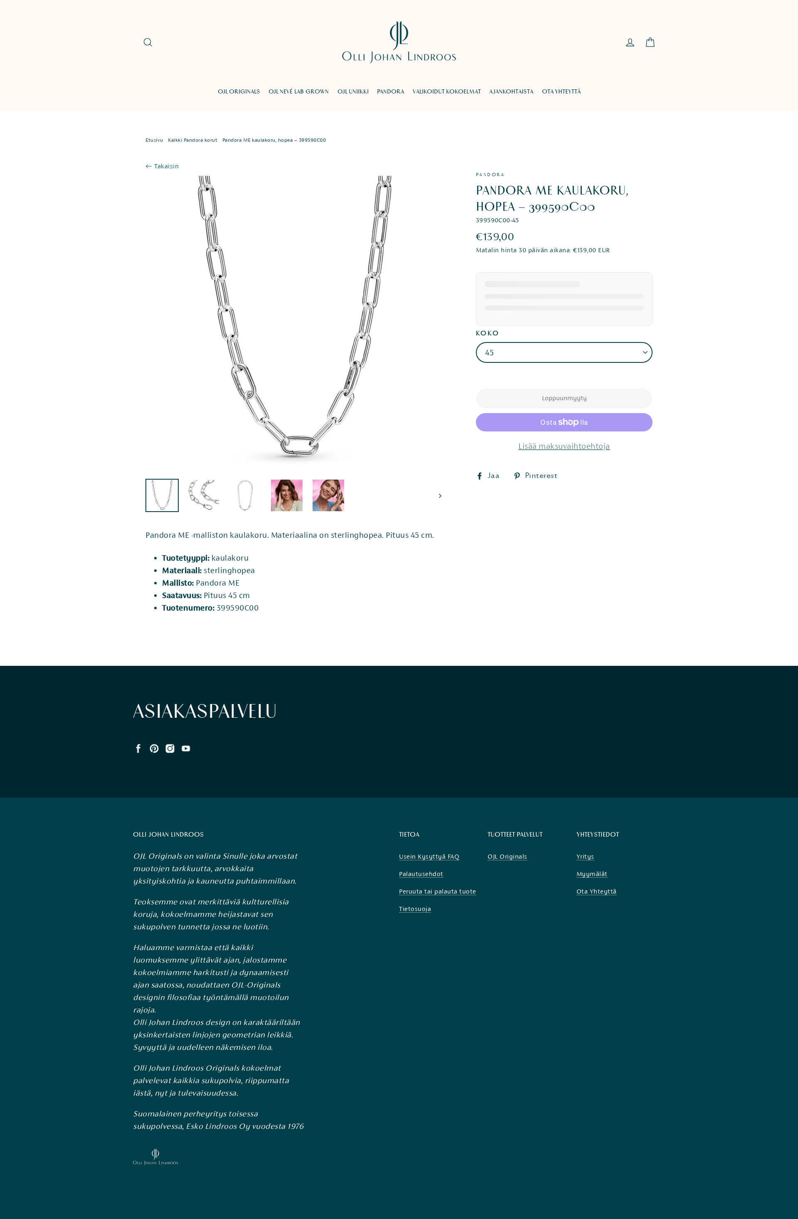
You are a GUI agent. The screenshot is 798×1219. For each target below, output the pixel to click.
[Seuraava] (439, 495)
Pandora (490, 175)
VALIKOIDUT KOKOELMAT (447, 92)
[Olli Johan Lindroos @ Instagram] (170, 747)
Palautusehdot (421, 873)
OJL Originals (507, 856)
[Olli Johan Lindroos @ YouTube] (185, 747)
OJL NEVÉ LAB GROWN (298, 92)
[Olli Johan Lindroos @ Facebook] (138, 747)
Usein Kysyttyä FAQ (429, 856)
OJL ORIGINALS (239, 92)
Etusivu (154, 140)
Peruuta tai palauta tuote (437, 891)
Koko (488, 333)
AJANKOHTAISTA (511, 92)
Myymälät (592, 873)
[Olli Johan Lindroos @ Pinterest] (154, 747)
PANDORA (390, 92)
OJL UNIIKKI (353, 92)
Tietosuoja (415, 908)
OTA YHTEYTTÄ (561, 92)
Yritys (585, 856)
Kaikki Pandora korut (192, 140)
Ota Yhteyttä (596, 891)
